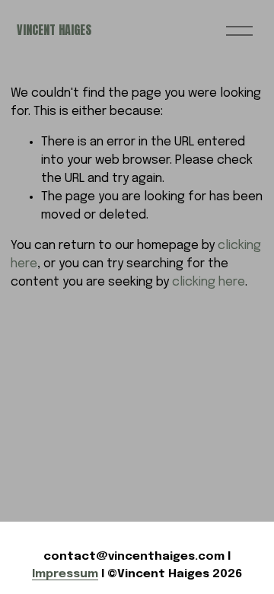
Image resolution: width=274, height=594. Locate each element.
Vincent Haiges (54, 30)
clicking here (208, 282)
